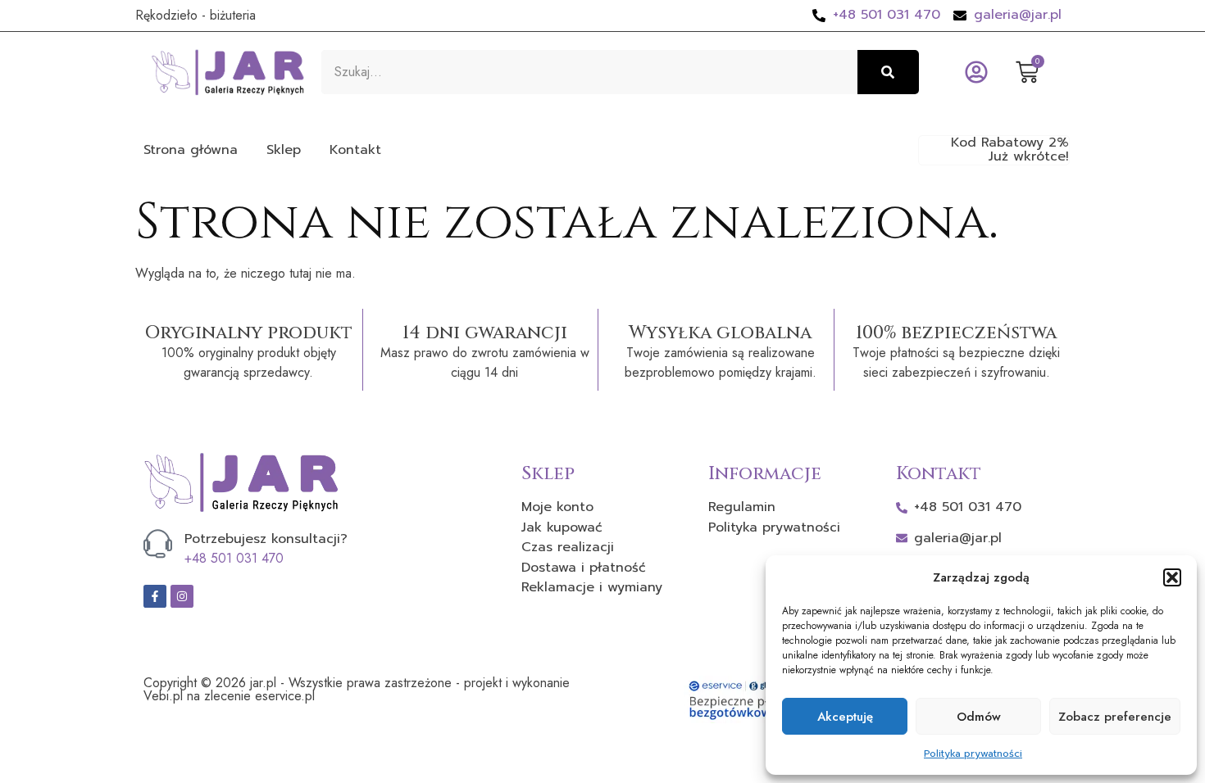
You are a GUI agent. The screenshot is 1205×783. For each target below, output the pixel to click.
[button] (1172, 577)
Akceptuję (845, 717)
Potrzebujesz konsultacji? (266, 539)
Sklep (283, 150)
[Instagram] (182, 596)
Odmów (979, 717)
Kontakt (355, 150)
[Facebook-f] (154, 596)
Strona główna (190, 150)
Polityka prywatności (973, 753)
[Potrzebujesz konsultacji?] (157, 543)
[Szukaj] (888, 72)
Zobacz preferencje (1114, 717)
